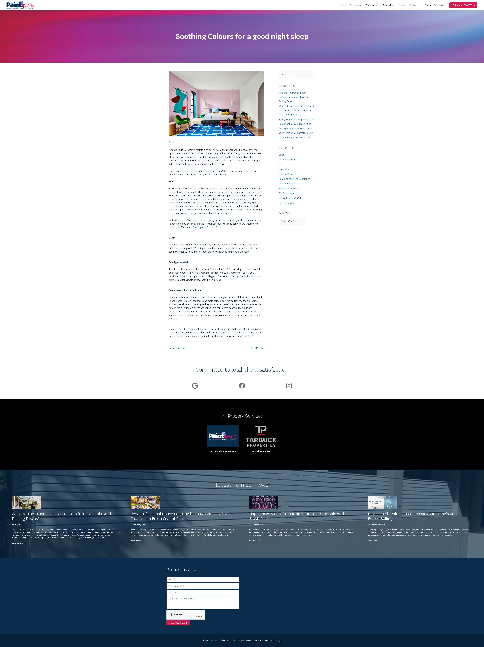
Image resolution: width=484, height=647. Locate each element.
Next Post (257, 348)
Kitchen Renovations (289, 188)
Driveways (284, 169)
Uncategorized (286, 203)
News (402, 5)
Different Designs (288, 159)
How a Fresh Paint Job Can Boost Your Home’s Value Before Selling (414, 516)
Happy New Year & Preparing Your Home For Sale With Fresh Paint (297, 516)
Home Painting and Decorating (294, 179)
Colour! (172, 142)
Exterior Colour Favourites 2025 (294, 137)
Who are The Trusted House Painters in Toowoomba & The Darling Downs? (294, 97)
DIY (280, 164)
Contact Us (414, 5)
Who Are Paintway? (434, 5)
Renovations (389, 5)
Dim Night (198, 227)
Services (354, 5)
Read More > (17, 543)
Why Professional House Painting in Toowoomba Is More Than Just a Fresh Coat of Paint (297, 110)
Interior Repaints (287, 183)
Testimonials (372, 5)
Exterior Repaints (287, 174)
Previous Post (177, 348)
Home (343, 5)
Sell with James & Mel (290, 198)
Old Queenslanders (288, 193)
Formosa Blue (214, 227)
